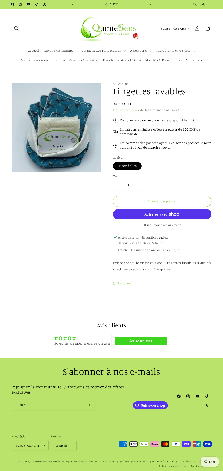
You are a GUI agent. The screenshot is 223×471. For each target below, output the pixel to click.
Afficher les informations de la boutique (148, 250)
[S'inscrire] (88, 405)
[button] (17, 28)
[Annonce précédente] (73, 4)
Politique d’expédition (173, 466)
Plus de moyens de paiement (162, 225)
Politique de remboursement (120, 461)
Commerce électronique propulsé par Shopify (71, 461)
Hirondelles (127, 166)
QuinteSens (35, 461)
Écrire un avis (140, 341)
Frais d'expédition (125, 110)
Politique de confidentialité (160, 461)
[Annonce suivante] (150, 4)
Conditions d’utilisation (197, 461)
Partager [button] (123, 283)
